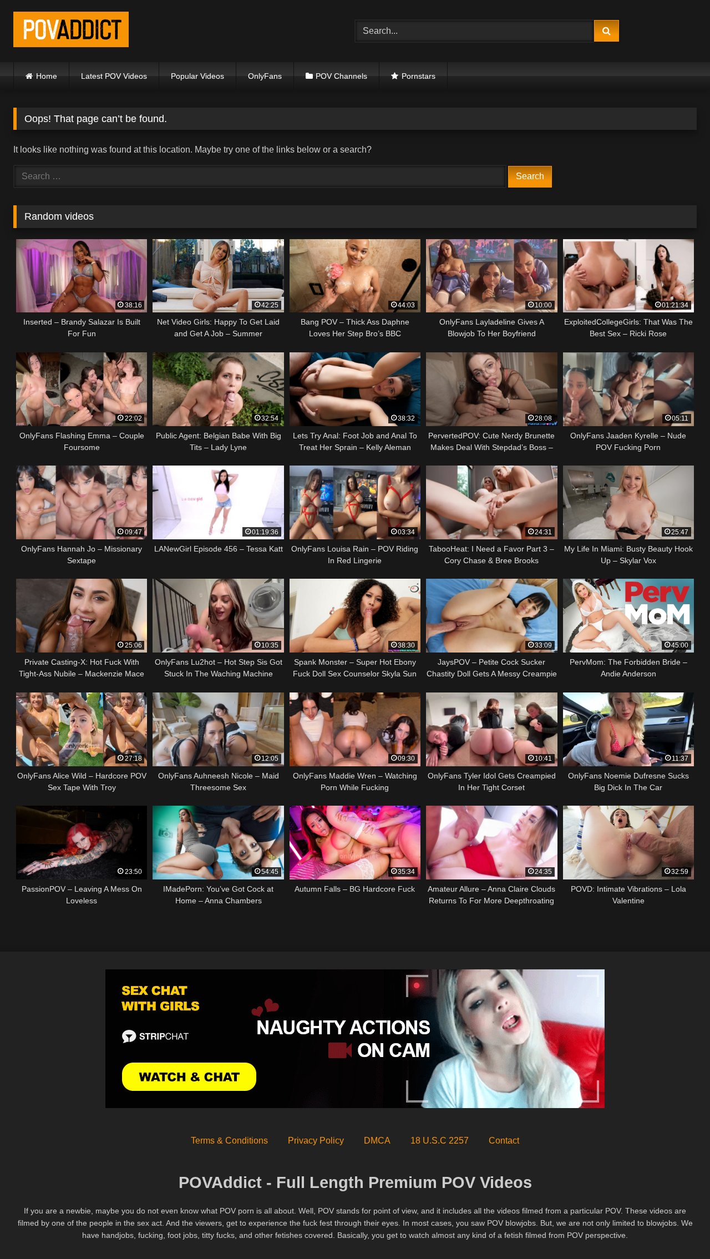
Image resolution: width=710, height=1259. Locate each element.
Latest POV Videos (114, 76)
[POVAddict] (71, 31)
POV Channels (341, 76)
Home (46, 76)
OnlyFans (265, 76)
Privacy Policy (316, 1140)
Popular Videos (197, 76)
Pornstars (418, 76)
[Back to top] (675, 1226)
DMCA (377, 1140)
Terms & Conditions (229, 1140)
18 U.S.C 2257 (439, 1140)
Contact (504, 1140)
